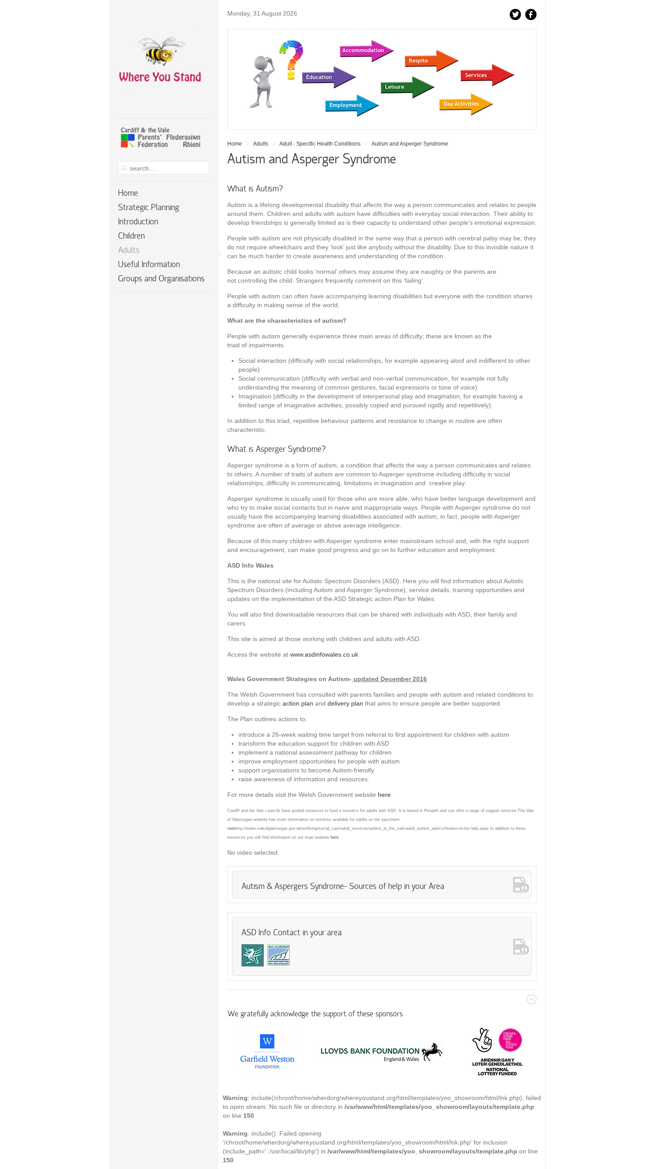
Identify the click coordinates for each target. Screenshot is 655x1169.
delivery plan (345, 703)
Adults (260, 144)
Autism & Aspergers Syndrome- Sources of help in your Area (343, 886)
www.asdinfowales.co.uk (324, 654)
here (384, 794)
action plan (298, 703)
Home (234, 144)
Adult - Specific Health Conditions (319, 144)
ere (232, 828)
